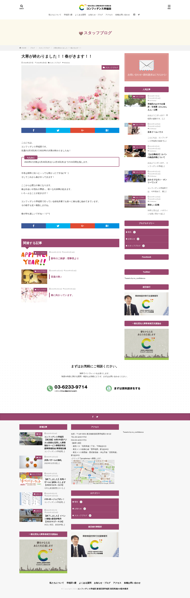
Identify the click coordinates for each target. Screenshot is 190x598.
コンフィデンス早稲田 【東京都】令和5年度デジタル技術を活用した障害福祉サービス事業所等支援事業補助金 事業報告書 (55, 442)
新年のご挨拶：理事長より (65, 258)
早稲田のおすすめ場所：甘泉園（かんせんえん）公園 (157, 107)
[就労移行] (146, 315)
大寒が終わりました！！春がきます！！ (67, 48)
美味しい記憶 (153, 205)
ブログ (32, 48)
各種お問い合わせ (122, 15)
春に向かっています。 (62, 295)
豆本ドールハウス (155, 132)
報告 (131, 232)
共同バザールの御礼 (53, 460)
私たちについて (55, 15)
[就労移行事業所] (95, 556)
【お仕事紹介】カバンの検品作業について (157, 155)
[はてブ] (107, 130)
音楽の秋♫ (56, 276)
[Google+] (82, 130)
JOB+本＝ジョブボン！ (54, 499)
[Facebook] (33, 130)
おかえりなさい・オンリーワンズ (157, 181)
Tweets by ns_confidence (134, 278)
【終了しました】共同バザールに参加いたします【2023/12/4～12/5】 (55, 482)
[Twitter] (58, 130)
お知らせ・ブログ (95, 15)
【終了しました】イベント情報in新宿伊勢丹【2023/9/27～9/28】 (55, 519)
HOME (24, 48)
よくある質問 (80, 15)
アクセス (109, 15)
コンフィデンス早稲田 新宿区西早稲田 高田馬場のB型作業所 (102, 589)
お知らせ (133, 239)
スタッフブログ (44, 48)
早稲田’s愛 (68, 15)
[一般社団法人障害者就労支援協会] (146, 359)
